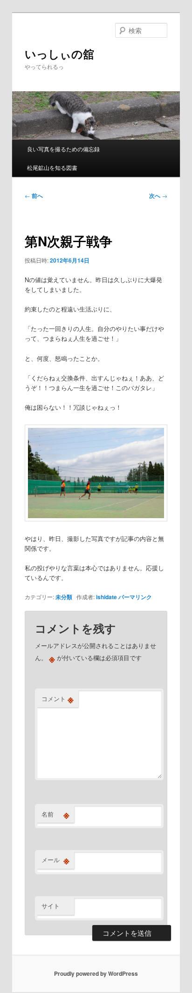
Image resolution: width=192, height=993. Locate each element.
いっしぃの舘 (59, 53)
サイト (50, 905)
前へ (34, 195)
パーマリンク (135, 597)
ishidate (106, 597)
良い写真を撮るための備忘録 (63, 149)
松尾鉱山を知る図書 (52, 167)
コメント (57, 698)
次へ (158, 195)
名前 (55, 814)
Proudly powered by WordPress (96, 973)
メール (55, 859)
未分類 (63, 597)
